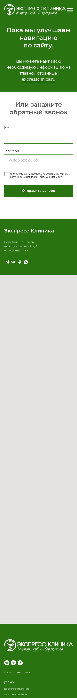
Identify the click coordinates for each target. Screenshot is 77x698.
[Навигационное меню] (70, 10)
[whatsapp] (26, 262)
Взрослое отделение (16, 688)
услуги (9, 682)
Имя (7, 128)
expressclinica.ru (38, 79)
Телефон (11, 151)
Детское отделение (15, 694)
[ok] (19, 262)
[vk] (13, 262)
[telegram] (6, 262)
